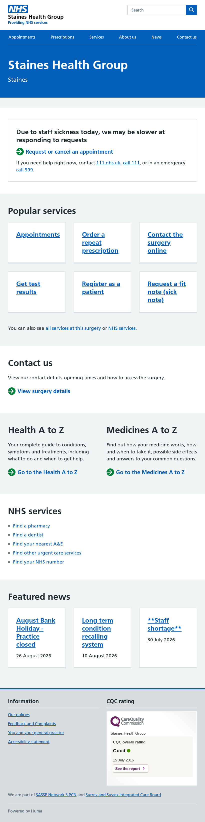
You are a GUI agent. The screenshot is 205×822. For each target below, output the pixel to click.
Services (97, 37)
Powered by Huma (25, 810)
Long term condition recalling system (97, 632)
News (157, 37)
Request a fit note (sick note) (167, 292)
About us (127, 37)
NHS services (122, 328)
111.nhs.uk (108, 163)
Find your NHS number (38, 562)
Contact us (186, 37)
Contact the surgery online (165, 242)
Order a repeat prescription (100, 242)
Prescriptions (62, 37)
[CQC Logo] (127, 722)
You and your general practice (36, 732)
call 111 (131, 163)
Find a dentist (28, 535)
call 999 (24, 170)
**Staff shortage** (165, 624)
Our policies (19, 714)
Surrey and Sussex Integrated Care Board (123, 794)
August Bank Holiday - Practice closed (35, 632)
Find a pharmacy (31, 526)
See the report (127, 768)
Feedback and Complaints (32, 723)
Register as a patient (101, 288)
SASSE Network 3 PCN (56, 794)
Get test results (28, 288)
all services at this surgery (73, 328)
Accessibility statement (29, 741)
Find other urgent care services (47, 553)
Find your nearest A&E (38, 544)
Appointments (21, 37)
